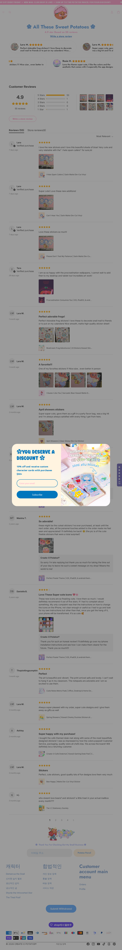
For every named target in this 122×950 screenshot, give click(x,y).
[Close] (106, 447)
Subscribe (37, 494)
